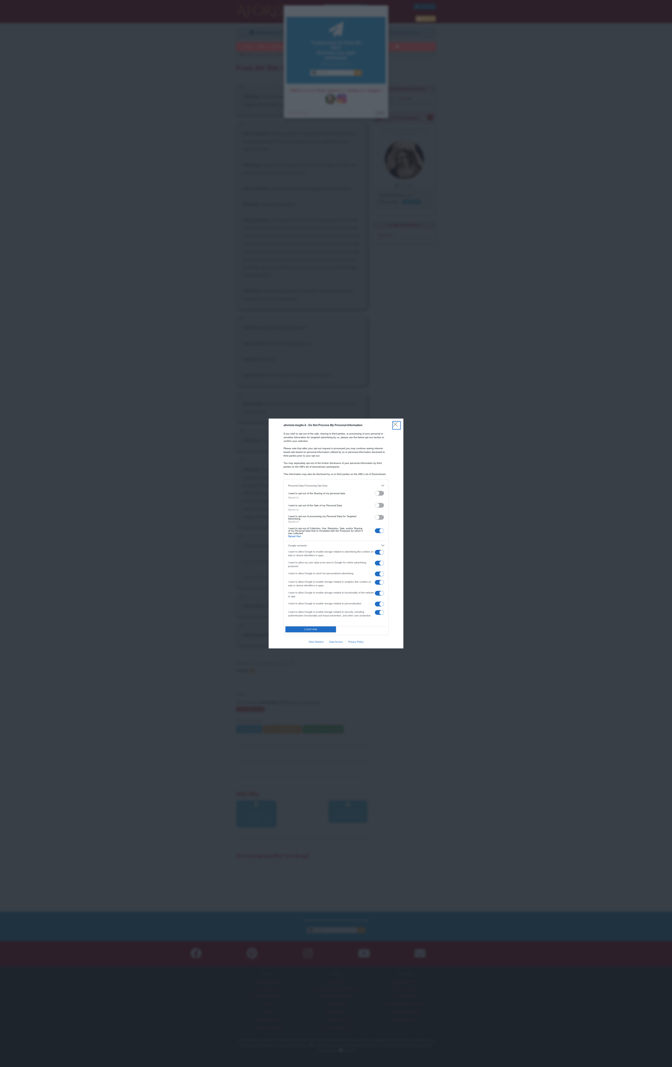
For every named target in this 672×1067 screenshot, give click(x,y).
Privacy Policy (355, 641)
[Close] (396, 425)
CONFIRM (310, 629)
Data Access (336, 641)
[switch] (379, 493)
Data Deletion (316, 641)
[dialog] (336, 533)
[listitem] (336, 485)
